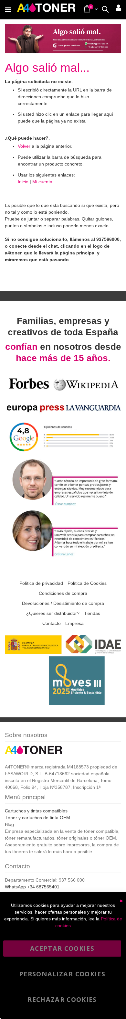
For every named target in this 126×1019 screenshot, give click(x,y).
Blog (9, 824)
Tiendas (92, 613)
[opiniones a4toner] (63, 505)
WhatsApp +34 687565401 (32, 886)
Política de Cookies (87, 583)
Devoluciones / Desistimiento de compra (63, 603)
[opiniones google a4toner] (63, 454)
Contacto (51, 623)
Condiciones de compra (63, 593)
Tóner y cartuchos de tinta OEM (37, 817)
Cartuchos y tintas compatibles (36, 810)
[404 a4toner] (63, 49)
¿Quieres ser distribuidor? (52, 613)
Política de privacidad (41, 583)
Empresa (74, 623)
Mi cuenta (42, 181)
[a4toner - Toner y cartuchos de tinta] (46, 9)
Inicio (23, 181)
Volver (24, 146)
